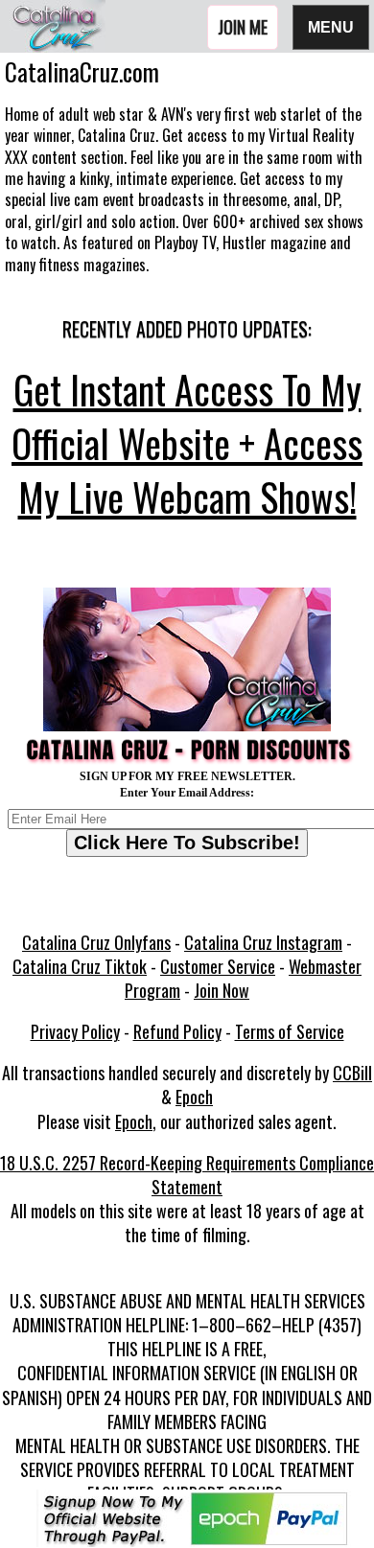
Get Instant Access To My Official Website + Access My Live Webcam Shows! (187, 442)
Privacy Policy (75, 1031)
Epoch (194, 1096)
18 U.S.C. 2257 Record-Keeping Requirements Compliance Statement (187, 1174)
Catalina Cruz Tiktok (79, 966)
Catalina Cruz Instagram (263, 942)
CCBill (352, 1072)
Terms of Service (289, 1031)
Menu (330, 26)
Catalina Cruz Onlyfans (96, 942)
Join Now (221, 990)
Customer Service (217, 966)
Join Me (243, 26)
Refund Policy (177, 1031)
